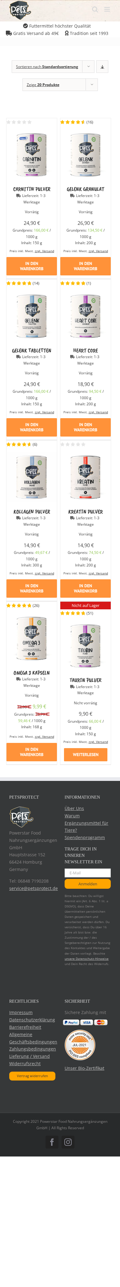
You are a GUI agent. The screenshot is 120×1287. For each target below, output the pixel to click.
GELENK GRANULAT (85, 189)
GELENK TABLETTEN (31, 350)
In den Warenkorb (31, 266)
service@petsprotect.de (33, 888)
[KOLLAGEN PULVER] (31, 455)
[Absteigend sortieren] (102, 66)
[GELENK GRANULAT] (85, 133)
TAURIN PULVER (86, 680)
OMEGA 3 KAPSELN (32, 672)
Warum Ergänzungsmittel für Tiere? (86, 823)
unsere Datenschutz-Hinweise (87, 958)
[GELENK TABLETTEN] (31, 294)
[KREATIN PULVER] (85, 455)
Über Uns (74, 808)
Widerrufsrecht (25, 1063)
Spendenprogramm (85, 837)
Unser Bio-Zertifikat (84, 1068)
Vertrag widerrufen (32, 1075)
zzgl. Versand (44, 251)
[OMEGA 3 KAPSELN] (31, 617)
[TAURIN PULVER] (85, 624)
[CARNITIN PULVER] (31, 133)
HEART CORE (85, 350)
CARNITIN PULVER (31, 189)
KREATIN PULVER (85, 511)
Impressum (21, 1012)
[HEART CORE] (85, 294)
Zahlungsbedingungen (32, 1049)
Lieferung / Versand (29, 1056)
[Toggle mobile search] (95, 9)
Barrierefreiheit (25, 1027)
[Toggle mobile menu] (107, 9)
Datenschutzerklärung (32, 1020)
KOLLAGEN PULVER (32, 511)
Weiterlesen (85, 754)
